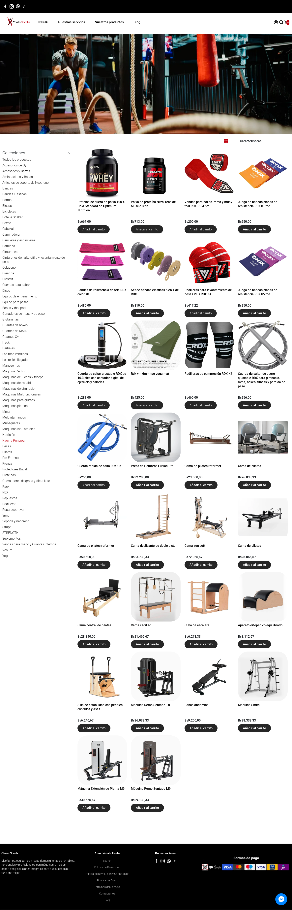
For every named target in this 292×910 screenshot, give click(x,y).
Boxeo (6, 223)
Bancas (7, 188)
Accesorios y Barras (16, 171)
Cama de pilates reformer (203, 466)
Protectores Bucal (14, 469)
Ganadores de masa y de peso (23, 314)
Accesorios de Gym (15, 165)
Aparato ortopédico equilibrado (260, 625)
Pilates (7, 452)
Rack (5, 487)
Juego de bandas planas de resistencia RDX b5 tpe (257, 292)
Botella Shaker (12, 217)
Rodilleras (9, 504)
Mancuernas (11, 365)
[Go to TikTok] (24, 6)
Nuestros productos (109, 22)
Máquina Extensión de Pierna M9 (101, 789)
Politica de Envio (107, 880)
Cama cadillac (141, 625)
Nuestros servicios (71, 22)
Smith (6, 515)
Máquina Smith (249, 705)
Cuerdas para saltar (16, 285)
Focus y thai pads (14, 308)
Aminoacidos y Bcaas (17, 177)
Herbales (8, 348)
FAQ (107, 900)
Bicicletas (9, 211)
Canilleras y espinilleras (18, 240)
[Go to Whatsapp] (18, 6)
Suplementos (11, 538)
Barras (7, 200)
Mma (6, 412)
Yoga (6, 556)
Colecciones (13, 153)
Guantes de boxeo (15, 325)
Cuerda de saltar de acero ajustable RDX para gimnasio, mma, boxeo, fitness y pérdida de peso (261, 380)
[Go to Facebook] (5, 6)
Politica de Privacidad (107, 867)
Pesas (6, 446)
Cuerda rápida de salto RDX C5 (99, 466)
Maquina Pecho (13, 371)
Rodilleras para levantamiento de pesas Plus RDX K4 (208, 292)
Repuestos (9, 498)
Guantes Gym (11, 337)
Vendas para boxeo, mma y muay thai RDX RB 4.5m (208, 204)
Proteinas (9, 475)
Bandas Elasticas (14, 194)
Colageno (9, 267)
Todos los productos (16, 159)
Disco (6, 290)
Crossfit (7, 279)
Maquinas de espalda (17, 383)
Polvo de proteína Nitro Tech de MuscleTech (153, 204)
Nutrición (8, 435)
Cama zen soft (195, 546)
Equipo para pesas (15, 302)
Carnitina (8, 246)
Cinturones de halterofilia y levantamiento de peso (33, 260)
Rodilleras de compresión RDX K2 (208, 374)
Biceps (7, 206)
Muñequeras (11, 423)
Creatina (8, 273)
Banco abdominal (197, 705)
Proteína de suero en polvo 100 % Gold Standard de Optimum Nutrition (101, 206)
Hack (6, 342)
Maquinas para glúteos (18, 400)
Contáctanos (107, 893)
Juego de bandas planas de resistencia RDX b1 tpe (257, 204)
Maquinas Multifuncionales (21, 394)
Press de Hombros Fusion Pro (152, 466)
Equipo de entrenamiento (19, 296)
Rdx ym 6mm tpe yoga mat (150, 374)
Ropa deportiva (13, 510)
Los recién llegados (15, 360)
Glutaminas (10, 319)
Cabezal (8, 229)
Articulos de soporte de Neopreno (25, 183)
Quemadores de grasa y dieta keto (26, 481)
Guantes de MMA (14, 331)
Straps (6, 527)
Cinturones (9, 252)
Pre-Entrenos (11, 458)
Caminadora (11, 234)
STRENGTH (10, 533)
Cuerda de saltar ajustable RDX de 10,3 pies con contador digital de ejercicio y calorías (101, 378)
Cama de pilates (249, 466)
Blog (136, 22)
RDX (5, 492)
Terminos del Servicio (107, 887)
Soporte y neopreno (15, 521)
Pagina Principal (13, 440)
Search (107, 860)
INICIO (43, 22)
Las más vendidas (15, 354)
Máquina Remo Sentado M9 (151, 789)
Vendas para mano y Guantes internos (29, 544)
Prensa (7, 463)
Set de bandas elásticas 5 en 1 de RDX (155, 292)
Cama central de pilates (94, 625)
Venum (7, 550)
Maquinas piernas (15, 406)
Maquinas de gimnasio (18, 388)
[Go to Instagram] (11, 6)
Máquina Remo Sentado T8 (150, 705)
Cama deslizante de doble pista (153, 546)
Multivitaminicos (14, 417)
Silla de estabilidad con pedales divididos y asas (100, 707)
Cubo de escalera (197, 625)
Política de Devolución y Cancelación (107, 873)
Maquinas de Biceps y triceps (22, 377)
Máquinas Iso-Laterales (18, 429)
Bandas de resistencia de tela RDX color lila (101, 292)
